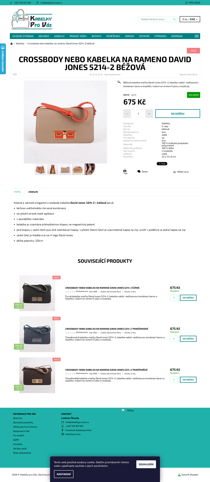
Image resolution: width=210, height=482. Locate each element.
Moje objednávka (22, 452)
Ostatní (144, 36)
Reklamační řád (21, 431)
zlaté (164, 134)
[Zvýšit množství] (179, 296)
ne (163, 137)
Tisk (125, 173)
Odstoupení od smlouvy (25, 426)
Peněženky (113, 36)
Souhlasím (146, 464)
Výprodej (160, 36)
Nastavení (64, 474)
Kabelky (59, 36)
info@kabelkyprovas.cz (51, 2)
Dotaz (145, 171)
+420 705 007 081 (22, 2)
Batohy (96, 36)
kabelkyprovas (73, 434)
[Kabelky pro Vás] (32, 18)
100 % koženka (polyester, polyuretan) (175, 144)
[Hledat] (174, 19)
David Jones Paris (189, 74)
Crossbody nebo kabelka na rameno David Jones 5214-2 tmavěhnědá (106, 370)
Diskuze (33, 191)
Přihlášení (194, 2)
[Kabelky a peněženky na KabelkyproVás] (11, 43)
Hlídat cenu (183, 171)
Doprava (177, 36)
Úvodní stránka (23, 36)
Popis (17, 191)
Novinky (44, 36)
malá (164, 153)
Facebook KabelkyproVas (78, 430)
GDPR (16, 439)
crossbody (167, 150)
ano (164, 132)
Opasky (129, 36)
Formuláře (18, 435)
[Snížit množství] (179, 299)
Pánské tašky (78, 36)
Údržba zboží (20, 448)
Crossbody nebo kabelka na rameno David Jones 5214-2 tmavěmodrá (106, 329)
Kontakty (17, 444)
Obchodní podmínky (23, 422)
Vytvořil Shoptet (189, 474)
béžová (165, 129)
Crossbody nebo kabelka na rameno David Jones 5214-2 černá (102, 288)
